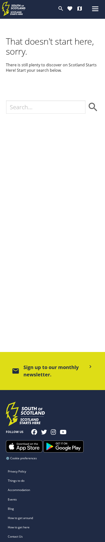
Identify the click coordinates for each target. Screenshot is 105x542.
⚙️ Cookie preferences (21, 458)
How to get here (19, 527)
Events (12, 499)
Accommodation (19, 490)
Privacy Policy (17, 471)
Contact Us (15, 536)
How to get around (20, 518)
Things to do (16, 481)
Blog (11, 509)
